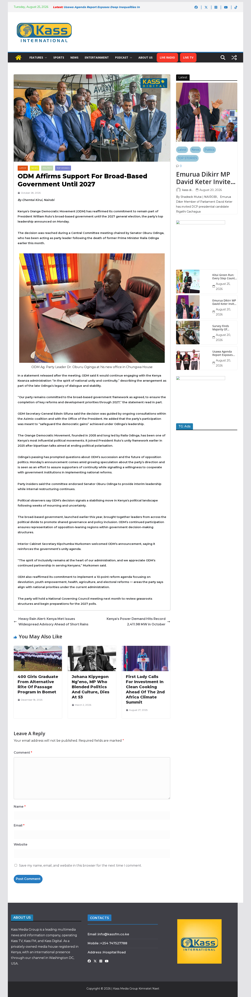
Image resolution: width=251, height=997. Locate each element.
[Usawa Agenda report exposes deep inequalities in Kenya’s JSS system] (192, 358)
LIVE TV (188, 57)
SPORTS (58, 57)
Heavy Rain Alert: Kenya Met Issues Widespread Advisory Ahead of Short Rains (53, 621)
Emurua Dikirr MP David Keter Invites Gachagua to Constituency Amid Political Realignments (205, 178)
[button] (45, 57)
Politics (47, 168)
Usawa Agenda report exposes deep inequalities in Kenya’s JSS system (224, 353)
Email (19, 825)
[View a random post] (234, 57)
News (34, 168)
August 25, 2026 (223, 286)
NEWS (74, 57)
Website (20, 844)
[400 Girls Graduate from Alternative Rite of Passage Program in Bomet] (38, 648)
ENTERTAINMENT (97, 57)
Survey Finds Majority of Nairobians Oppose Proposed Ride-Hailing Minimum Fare (224, 327)
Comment (23, 752)
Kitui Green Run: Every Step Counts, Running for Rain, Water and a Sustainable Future (224, 276)
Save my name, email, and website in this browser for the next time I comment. (80, 865)
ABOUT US (145, 57)
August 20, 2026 (210, 190)
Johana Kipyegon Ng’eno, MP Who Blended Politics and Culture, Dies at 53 (90, 686)
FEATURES (36, 57)
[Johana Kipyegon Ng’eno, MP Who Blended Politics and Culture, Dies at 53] (92, 648)
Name (20, 806)
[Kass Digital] (18, 57)
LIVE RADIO (167, 57)
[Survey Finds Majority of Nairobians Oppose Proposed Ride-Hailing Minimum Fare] (192, 332)
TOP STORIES (63, 168)
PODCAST (121, 57)
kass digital (188, 190)
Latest (22, 168)
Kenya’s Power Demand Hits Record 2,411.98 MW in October (136, 621)
